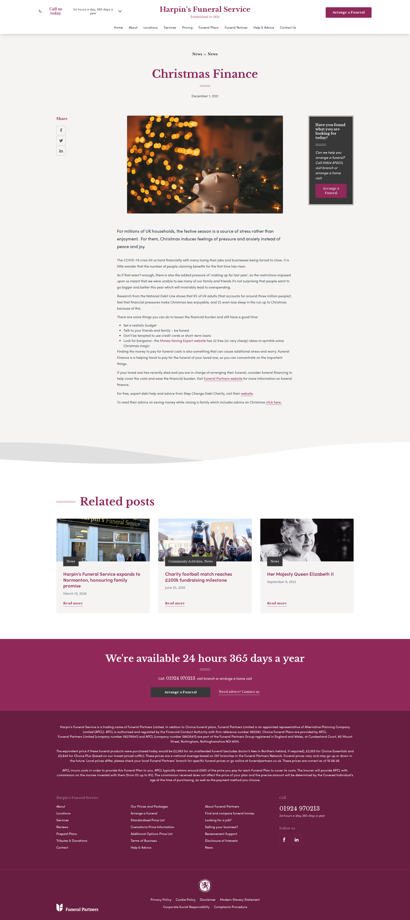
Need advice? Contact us (239, 692)
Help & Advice (263, 27)
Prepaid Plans (66, 833)
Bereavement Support (221, 833)
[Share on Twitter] (61, 140)
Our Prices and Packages (149, 806)
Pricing (187, 27)
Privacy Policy (161, 899)
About (133, 27)
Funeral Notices (236, 27)
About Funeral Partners (222, 806)
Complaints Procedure (230, 906)
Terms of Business (144, 840)
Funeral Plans (209, 27)
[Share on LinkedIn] (61, 151)
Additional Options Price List (152, 833)
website (247, 393)
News (209, 847)
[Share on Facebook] (61, 130)
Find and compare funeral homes (229, 813)
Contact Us (288, 27)
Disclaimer (208, 899)
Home (118, 27)
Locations (151, 27)
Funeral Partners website (223, 378)
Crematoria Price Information (152, 826)
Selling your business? (221, 826)
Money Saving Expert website (183, 340)
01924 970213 (332, 162)
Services (170, 27)
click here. (274, 402)
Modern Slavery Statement (240, 899)
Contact (62, 847)
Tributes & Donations (71, 840)
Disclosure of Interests (221, 840)
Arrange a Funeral (331, 191)
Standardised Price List (148, 820)
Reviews (62, 826)
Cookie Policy (186, 899)
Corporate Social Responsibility (186, 906)
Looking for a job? (218, 820)
